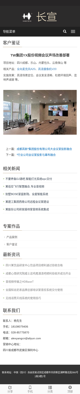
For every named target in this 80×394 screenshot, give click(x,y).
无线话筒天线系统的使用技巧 (23, 298)
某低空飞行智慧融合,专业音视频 (24, 186)
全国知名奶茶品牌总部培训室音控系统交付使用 (34, 289)
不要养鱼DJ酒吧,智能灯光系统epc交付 (28, 178)
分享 (10, 391)
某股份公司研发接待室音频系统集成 (27, 209)
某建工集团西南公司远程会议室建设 (27, 201)
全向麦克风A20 (26, 69)
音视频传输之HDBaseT (20, 281)
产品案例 (11, 237)
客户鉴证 (11, 244)
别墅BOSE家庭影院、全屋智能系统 (26, 194)
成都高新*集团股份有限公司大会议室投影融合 (44, 148)
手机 (30, 391)
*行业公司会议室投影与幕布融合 (36, 154)
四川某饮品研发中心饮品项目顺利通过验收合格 (34, 265)
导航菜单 (9, 31)
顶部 (70, 391)
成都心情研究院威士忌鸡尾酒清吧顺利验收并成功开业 (38, 273)
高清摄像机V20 (47, 69)
